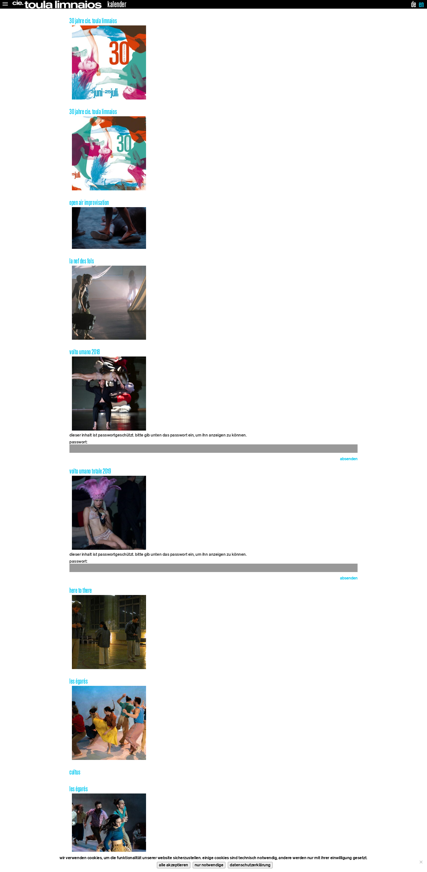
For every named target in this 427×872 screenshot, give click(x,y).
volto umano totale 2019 (90, 471)
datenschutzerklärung (250, 865)
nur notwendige (209, 865)
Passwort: (78, 442)
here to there (80, 590)
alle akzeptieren (173, 865)
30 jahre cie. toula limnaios (93, 21)
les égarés (78, 681)
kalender (116, 4)
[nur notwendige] (420, 861)
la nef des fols (81, 261)
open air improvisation (89, 202)
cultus (74, 772)
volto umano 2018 (84, 352)
